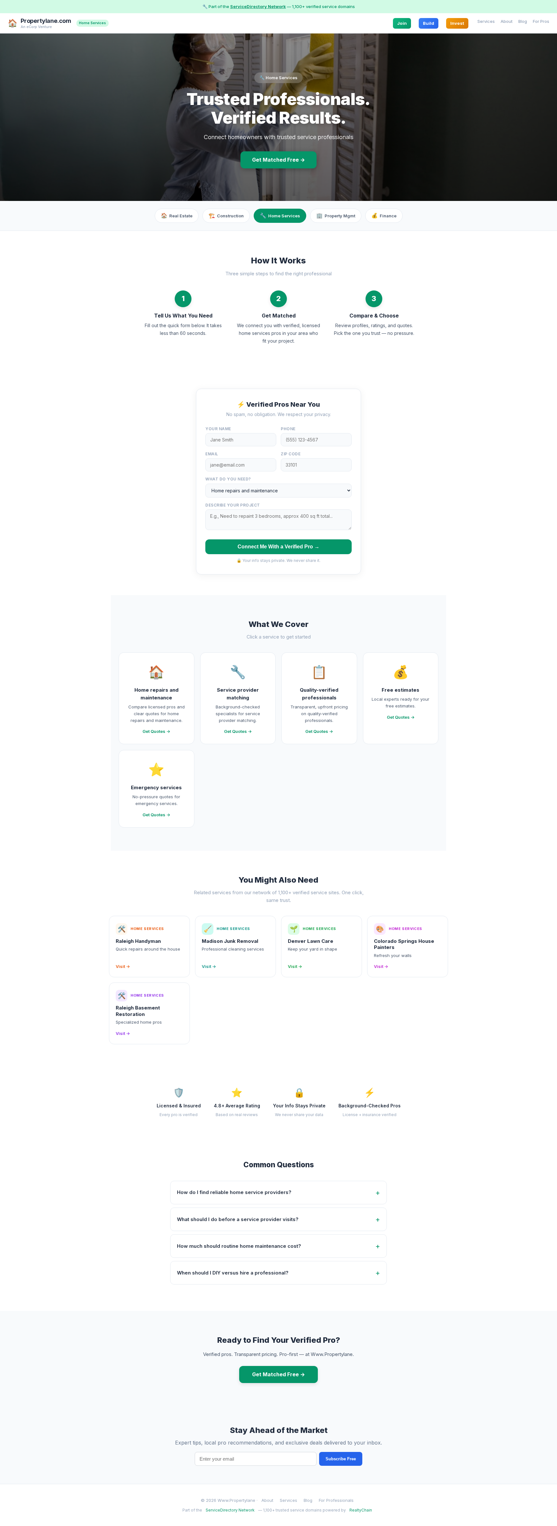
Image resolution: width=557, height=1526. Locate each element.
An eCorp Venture (36, 26)
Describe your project (232, 505)
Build (428, 22)
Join (402, 22)
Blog (522, 21)
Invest (457, 22)
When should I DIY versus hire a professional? (232, 1273)
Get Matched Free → (278, 159)
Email (211, 453)
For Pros (541, 21)
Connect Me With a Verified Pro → (278, 546)
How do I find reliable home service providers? (234, 1192)
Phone (288, 428)
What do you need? (228, 479)
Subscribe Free (341, 1458)
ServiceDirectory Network (258, 6)
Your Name (218, 428)
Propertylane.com (46, 21)
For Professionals (336, 1500)
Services (486, 21)
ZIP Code (290, 453)
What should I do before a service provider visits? (237, 1219)
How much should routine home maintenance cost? (239, 1246)
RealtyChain (360, 1510)
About (507, 21)
